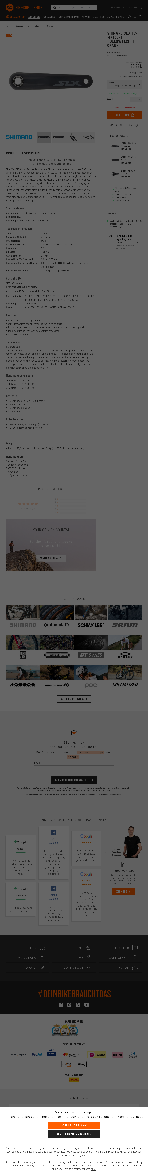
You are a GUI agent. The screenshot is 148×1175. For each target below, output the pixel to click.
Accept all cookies (71, 1125)
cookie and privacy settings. (117, 1116)
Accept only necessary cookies (74, 1134)
